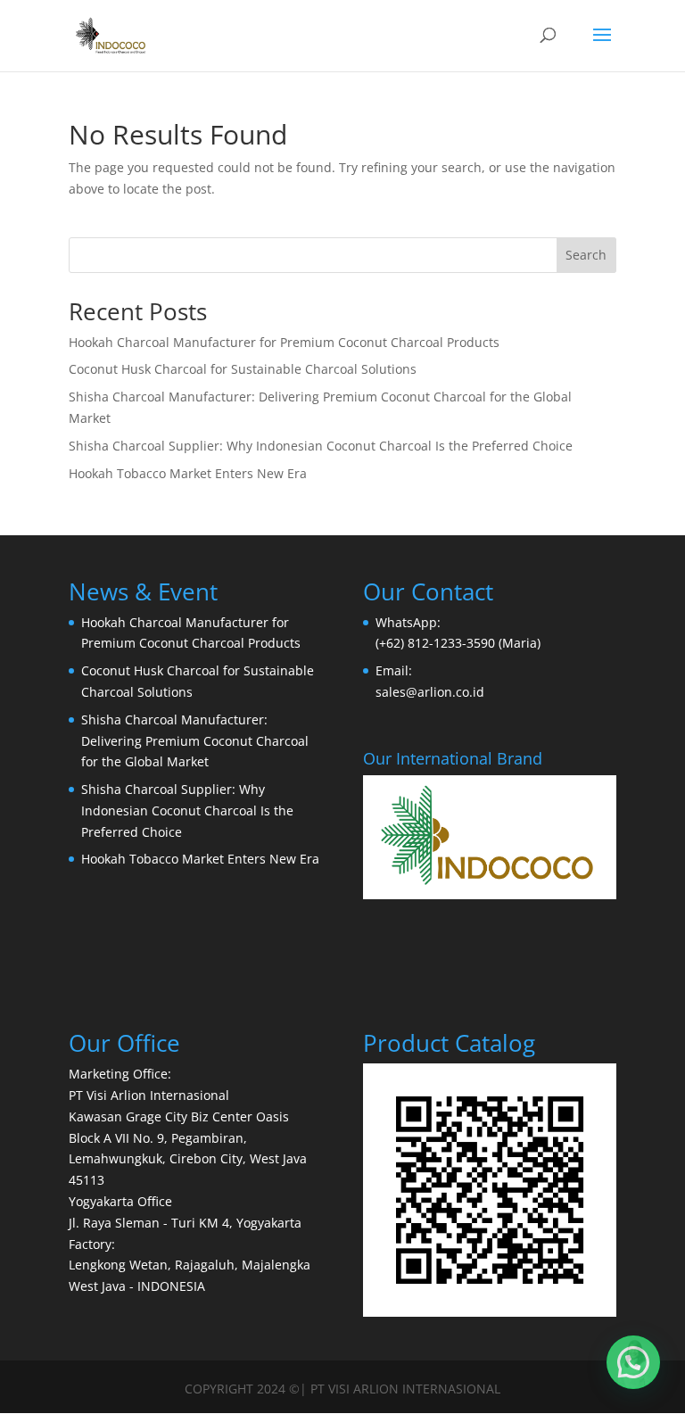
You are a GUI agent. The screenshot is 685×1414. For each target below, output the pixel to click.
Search (586, 254)
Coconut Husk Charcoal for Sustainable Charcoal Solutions (243, 368)
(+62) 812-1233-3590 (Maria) (458, 642)
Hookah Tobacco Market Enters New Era (188, 473)
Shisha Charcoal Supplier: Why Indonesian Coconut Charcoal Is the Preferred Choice (321, 445)
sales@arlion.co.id (430, 691)
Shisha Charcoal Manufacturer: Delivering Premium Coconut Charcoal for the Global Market (195, 741)
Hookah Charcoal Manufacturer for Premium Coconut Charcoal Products (284, 342)
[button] (633, 1362)
